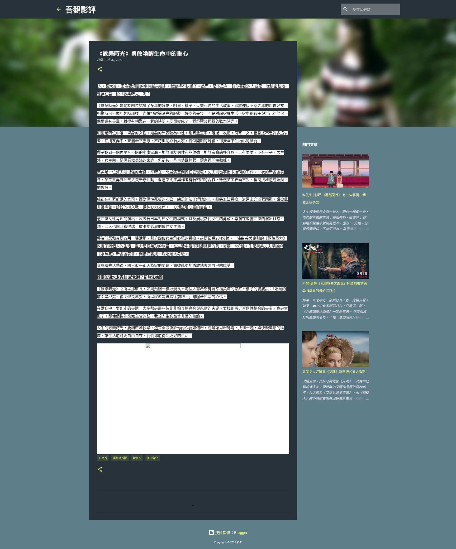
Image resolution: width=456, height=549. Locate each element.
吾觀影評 (80, 10)
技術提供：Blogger (230, 532)
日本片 (103, 458)
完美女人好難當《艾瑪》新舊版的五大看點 (334, 372)
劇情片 (137, 458)
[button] (100, 69)
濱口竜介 (152, 458)
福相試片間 (120, 458)
